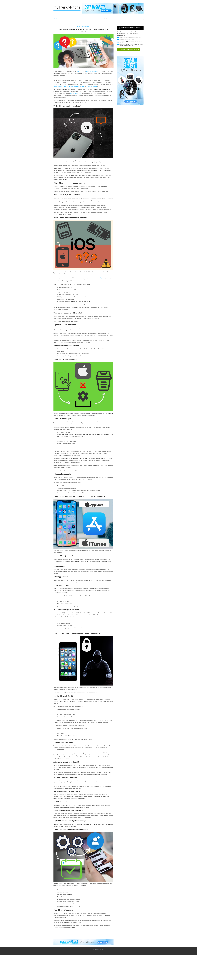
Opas (86, 19)
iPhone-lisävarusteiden (76, 93)
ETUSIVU (55, 19)
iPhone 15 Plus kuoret (68, 86)
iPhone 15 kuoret (57, 86)
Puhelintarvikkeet (76, 19)
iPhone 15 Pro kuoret (79, 86)
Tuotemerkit (64, 19)
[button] (143, 19)
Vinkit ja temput (86, 26)
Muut (105, 19)
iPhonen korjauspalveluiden (96, 279)
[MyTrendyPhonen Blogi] (113, 4)
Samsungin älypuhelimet (92, 71)
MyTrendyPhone (96, 19)
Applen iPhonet (80, 71)
